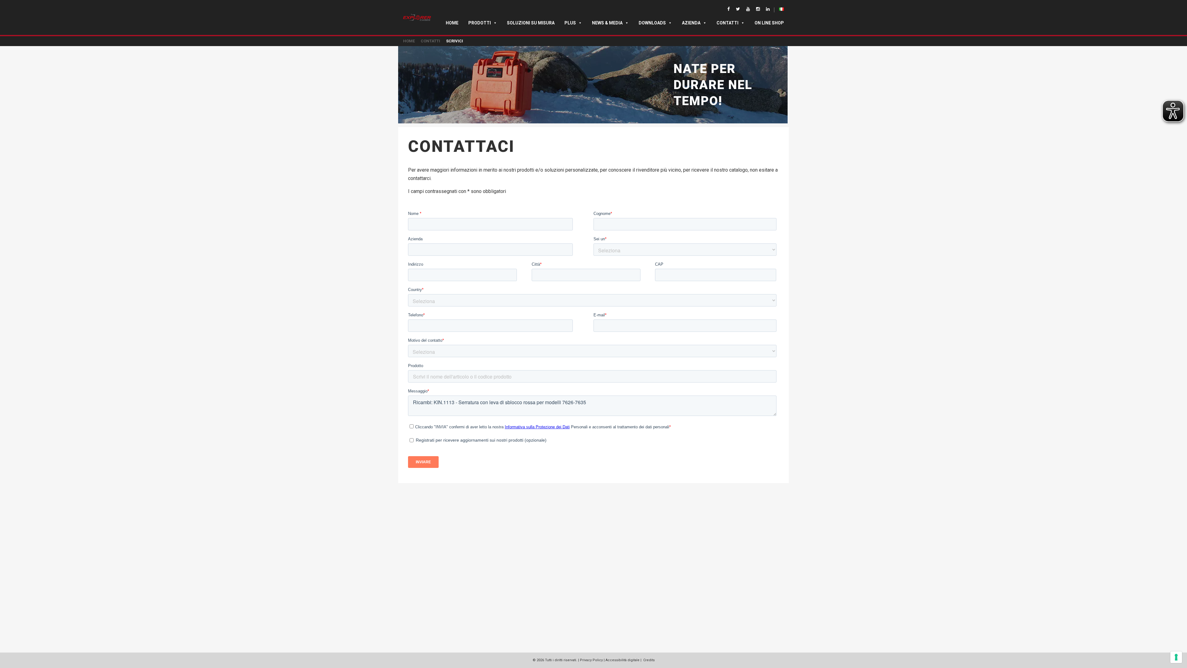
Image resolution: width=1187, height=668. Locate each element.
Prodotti (479, 22)
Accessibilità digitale (623, 660)
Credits (649, 660)
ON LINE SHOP (769, 22)
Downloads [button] (652, 22)
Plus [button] (570, 22)
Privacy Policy (591, 660)
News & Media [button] (607, 22)
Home (452, 22)
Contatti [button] (727, 22)
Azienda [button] (691, 22)
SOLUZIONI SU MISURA (531, 22)
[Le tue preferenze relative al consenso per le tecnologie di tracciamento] (1176, 657)
